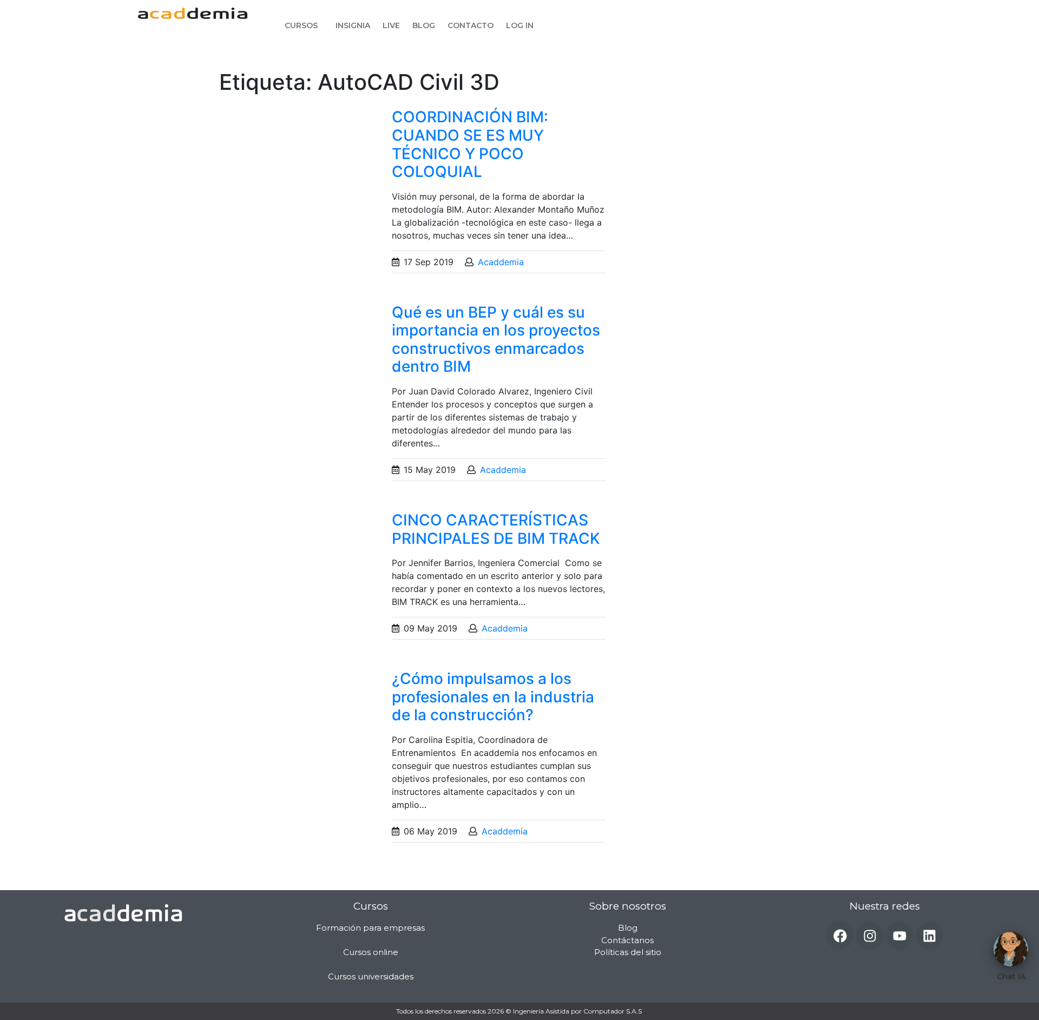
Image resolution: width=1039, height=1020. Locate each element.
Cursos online (370, 952)
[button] (304, 25)
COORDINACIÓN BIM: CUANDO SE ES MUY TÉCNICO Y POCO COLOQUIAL (470, 144)
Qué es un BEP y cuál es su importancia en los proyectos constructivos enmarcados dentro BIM (496, 339)
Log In (520, 25)
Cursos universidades (370, 976)
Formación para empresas (370, 928)
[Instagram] (869, 935)
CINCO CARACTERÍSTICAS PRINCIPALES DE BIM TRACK (496, 529)
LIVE (391, 25)
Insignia (353, 25)
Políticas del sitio (627, 952)
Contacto (471, 25)
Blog (423, 25)
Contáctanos (627, 940)
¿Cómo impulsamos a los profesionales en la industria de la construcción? (493, 696)
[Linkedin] (929, 935)
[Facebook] (839, 935)
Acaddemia (501, 261)
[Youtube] (899, 935)
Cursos (301, 25)
